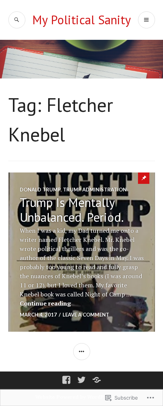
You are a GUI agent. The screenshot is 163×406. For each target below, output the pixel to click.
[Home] (96, 380)
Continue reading (45, 303)
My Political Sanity (81, 20)
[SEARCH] (16, 19)
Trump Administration (95, 190)
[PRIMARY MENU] (146, 19)
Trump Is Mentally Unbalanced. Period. (72, 209)
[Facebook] (66, 380)
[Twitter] (81, 380)
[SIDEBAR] (81, 351)
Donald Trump (40, 190)
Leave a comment (86, 315)
